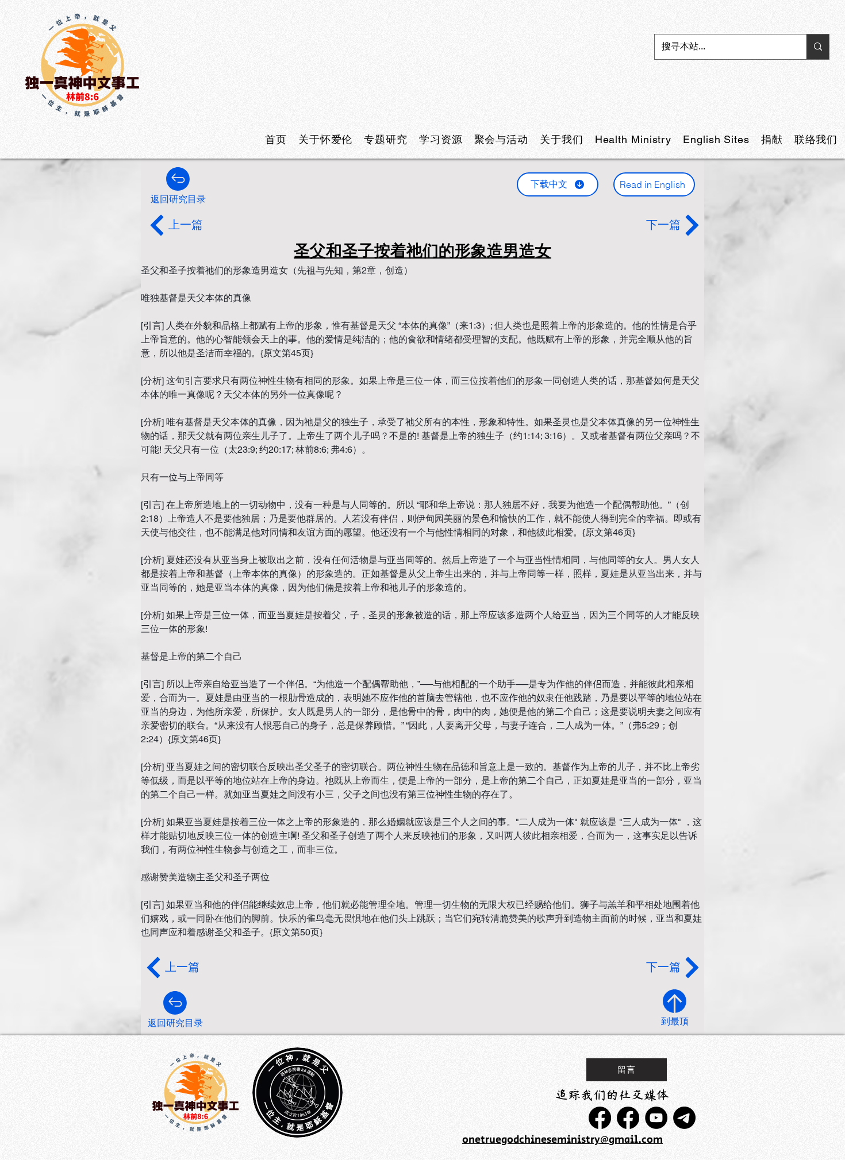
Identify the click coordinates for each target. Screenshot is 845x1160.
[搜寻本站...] (817, 46)
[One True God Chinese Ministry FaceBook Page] (628, 1118)
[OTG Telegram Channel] (684, 1118)
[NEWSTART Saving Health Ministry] (600, 1118)
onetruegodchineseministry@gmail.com (562, 1139)
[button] (385, 139)
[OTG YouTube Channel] (656, 1118)
